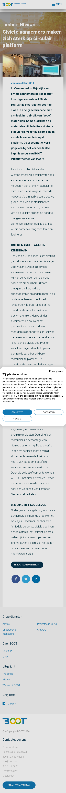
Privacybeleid (56, 371)
